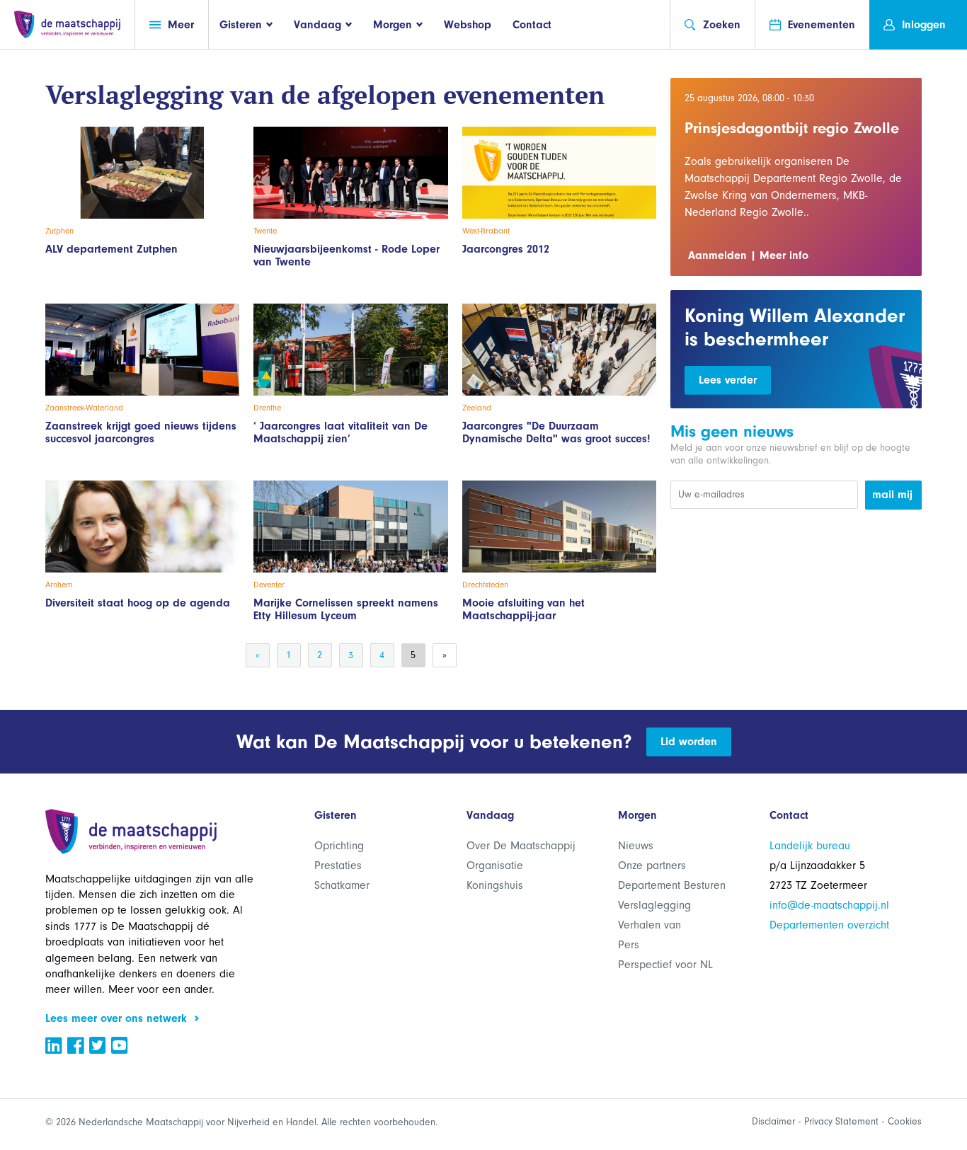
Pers (628, 944)
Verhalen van (649, 925)
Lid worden (688, 741)
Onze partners (652, 865)
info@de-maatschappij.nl (829, 905)
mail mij (892, 494)
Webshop (467, 24)
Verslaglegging (654, 905)
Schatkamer (342, 885)
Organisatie (495, 865)
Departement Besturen (672, 885)
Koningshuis (495, 885)
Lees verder (728, 380)
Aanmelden (717, 255)
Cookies (905, 1121)
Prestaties (338, 865)
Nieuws (635, 845)
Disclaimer (773, 1121)
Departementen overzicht (829, 925)
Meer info (784, 255)
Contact (532, 24)
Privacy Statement (841, 1121)
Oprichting (339, 845)
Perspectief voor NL (665, 964)
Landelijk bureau (809, 845)
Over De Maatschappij (521, 845)
